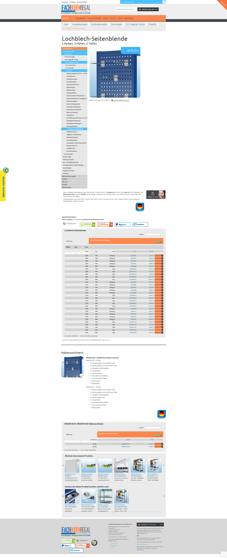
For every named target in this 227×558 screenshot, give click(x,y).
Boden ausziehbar (72, 112)
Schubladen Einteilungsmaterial (76, 143)
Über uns (113, 18)
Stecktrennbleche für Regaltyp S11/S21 (79, 98)
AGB (112, 547)
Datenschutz (114, 543)
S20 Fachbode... (120, 505)
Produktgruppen (80, 18)
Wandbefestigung (72, 137)
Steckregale (116, 24)
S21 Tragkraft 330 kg (135, 24)
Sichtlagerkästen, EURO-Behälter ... (74, 165)
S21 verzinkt (70, 68)
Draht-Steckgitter (72, 101)
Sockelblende (71, 76)
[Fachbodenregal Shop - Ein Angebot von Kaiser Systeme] (75, 9)
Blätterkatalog (128, 18)
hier (108, 340)
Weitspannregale (68, 159)
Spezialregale (67, 168)
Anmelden (73, 2)
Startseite (65, 2)
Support (105, 18)
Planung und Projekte (94, 18)
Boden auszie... (103, 505)
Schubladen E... (70, 505)
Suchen (141, 234)
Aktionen (66, 173)
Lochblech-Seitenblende (74, 28)
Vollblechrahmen (72, 132)
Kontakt (120, 18)
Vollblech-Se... (70, 474)
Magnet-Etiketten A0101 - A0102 (77, 73)
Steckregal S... (136, 474)
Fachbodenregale (99, 24)
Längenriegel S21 (72, 145)
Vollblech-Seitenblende (74, 134)
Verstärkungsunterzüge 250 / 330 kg (78, 118)
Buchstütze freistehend (74, 109)
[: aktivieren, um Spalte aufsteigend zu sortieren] (93, 253)
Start (66, 24)
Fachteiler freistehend (73, 107)
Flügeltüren (70, 115)
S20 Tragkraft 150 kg (71, 59)
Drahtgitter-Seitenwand (74, 123)
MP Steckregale (70, 57)
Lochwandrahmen (72, 126)
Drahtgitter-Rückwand (73, 120)
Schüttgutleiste (71, 93)
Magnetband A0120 (73, 84)
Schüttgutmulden (72, 79)
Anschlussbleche (72, 151)
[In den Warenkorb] (159, 255)
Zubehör (152, 24)
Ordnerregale (67, 157)
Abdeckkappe (71, 87)
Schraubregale (68, 154)
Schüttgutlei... (119, 474)
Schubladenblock (72, 140)
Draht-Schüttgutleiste (73, 104)
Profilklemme (71, 148)
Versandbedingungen (142, 544)
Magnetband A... (87, 505)
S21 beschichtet (71, 65)
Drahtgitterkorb (71, 82)
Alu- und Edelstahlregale (70, 162)
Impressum (114, 545)
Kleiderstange (71, 90)
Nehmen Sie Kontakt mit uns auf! (121, 100)
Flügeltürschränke (68, 170)
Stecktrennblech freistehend (76, 95)
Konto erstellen (82, 2)
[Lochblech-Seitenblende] (114, 72)
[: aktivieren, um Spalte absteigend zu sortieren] (77, 253)
